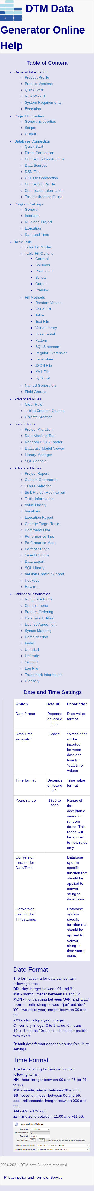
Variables (32, 511)
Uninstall (32, 649)
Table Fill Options (39, 253)
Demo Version (36, 637)
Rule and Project (38, 222)
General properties (40, 121)
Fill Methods (35, 297)
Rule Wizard (35, 96)
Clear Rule (33, 404)
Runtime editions (38, 599)
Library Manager (38, 454)
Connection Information (44, 190)
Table (39, 315)
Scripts (30, 127)
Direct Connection (39, 153)
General (31, 209)
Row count (44, 271)
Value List (43, 309)
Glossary (32, 681)
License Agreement (41, 624)
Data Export (34, 561)
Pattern (41, 340)
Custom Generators (41, 480)
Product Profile (37, 77)
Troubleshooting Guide (43, 197)
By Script (42, 378)
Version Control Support (44, 574)
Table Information (39, 498)
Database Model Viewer (44, 448)
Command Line (37, 530)
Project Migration (39, 429)
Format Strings (37, 549)
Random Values (48, 303)
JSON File (43, 365)
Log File (31, 668)
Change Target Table (42, 524)
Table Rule (23, 242)
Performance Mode (41, 542)
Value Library (46, 328)
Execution (33, 109)
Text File (42, 321)
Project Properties (29, 116)
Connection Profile (40, 184)
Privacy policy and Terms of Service (33, 1177)
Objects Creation (38, 417)
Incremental (45, 334)
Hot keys (32, 580)
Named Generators (41, 385)
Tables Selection (38, 486)
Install (29, 643)
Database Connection (32, 141)
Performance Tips (39, 536)
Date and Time (37, 234)
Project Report (37, 473)
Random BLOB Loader (43, 442)
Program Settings (28, 204)
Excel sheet (44, 359)
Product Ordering (39, 612)
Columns (42, 265)
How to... (32, 586)
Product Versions (39, 83)
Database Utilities (39, 618)
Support (31, 662)
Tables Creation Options (44, 410)
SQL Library (34, 568)
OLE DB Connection (41, 178)
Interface (32, 216)
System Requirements (43, 102)
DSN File (32, 172)
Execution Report (39, 517)
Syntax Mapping (38, 631)
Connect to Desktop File (44, 159)
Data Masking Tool (40, 436)
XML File (42, 372)
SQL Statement (47, 347)
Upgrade (32, 656)
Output (30, 134)
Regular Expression (51, 353)
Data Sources (36, 165)
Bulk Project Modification (45, 492)
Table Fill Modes (38, 247)
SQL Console (35, 461)
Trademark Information (44, 675)
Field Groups (35, 392)
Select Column (37, 555)
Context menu (36, 605)
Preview (41, 290)
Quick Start (34, 90)
